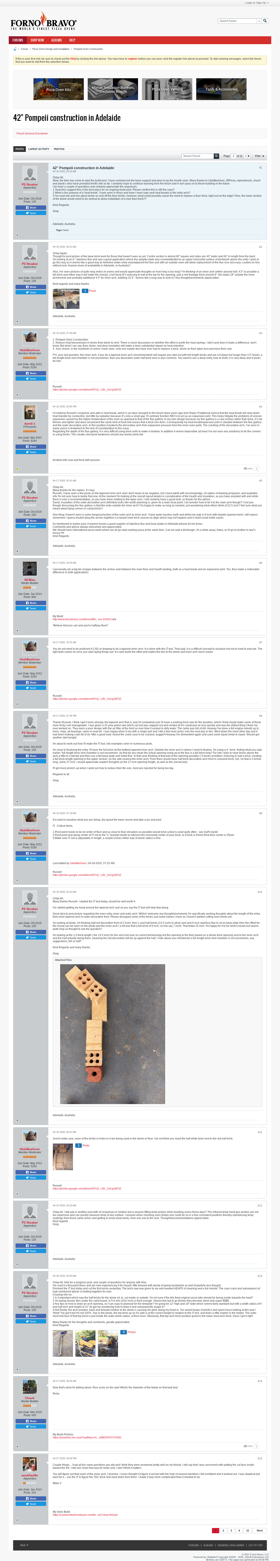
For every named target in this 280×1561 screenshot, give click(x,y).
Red (23, 1545)
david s (29, 423)
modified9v (29, 1475)
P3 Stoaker (30, 184)
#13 (260, 1276)
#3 (260, 333)
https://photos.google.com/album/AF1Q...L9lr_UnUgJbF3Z (87, 389)
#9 (260, 813)
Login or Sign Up (255, 2)
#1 (260, 167)
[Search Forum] (265, 21)
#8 (260, 715)
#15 (260, 1458)
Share (32, 207)
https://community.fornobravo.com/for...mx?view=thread (85, 1514)
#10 (260, 892)
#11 (260, 1132)
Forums (17, 40)
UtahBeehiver (30, 350)
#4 (260, 406)
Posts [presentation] (20, 149)
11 (247, 1530)
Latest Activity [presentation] (38, 149)
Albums (56, 40)
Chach (30, 1398)
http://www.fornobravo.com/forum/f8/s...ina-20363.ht (83, 619)
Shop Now (37, 40)
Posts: (27, 201)
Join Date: (24, 198)
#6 (260, 562)
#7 (260, 642)
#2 (260, 246)
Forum (24, 49)
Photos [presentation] (59, 149)
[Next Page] (248, 156)
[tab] (19, 149)
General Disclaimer (231, 1545)
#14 (260, 1381)
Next (260, 1530)
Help (72, 40)
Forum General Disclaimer (32, 133)
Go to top (255, 1545)
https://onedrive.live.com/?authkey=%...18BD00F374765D (87, 1437)
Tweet (32, 213)
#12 (260, 1205)
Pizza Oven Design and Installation (50, 49)
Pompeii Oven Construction (88, 49)
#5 (260, 480)
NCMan (29, 580)
